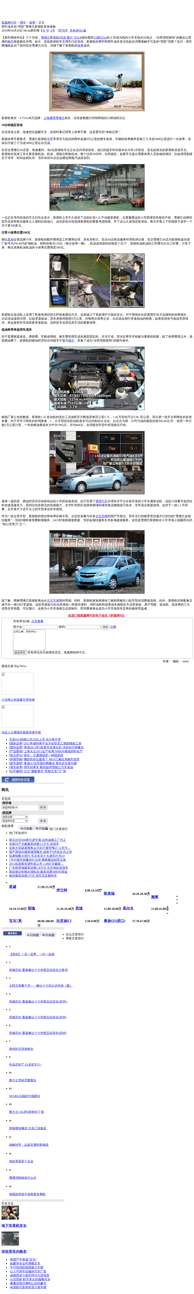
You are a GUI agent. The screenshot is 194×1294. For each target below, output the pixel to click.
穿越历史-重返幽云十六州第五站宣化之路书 (38, 970)
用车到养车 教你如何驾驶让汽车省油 (48, 767)
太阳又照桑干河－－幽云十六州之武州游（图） (41, 985)
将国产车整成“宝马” (23, 1259)
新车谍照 (16, 763)
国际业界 (16, 743)
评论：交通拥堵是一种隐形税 (43, 755)
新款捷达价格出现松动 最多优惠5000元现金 (38, 871)
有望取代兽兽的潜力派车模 (28, 1287)
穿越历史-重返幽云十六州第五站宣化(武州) (37, 1017)
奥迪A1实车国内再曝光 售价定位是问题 (50, 763)
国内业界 (16, 747)
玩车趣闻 (16, 771)
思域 (79, 908)
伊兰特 (61, 890)
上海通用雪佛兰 (54, 118)
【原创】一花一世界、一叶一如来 (32, 954)
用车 (23, 22)
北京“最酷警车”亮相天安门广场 (45, 771)
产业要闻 (16, 751)
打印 (63, 30)
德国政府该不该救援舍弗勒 (27, 1194)
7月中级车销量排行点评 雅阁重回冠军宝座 (37, 859)
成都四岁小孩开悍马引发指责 (29, 1275)
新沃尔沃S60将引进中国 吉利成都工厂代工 (37, 840)
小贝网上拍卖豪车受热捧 (18, 699)
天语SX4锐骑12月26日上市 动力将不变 (35, 739)
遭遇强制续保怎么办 (22, 1177)
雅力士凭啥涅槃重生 (22, 1080)
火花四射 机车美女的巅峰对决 (30, 1279)
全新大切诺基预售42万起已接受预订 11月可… (39, 847)
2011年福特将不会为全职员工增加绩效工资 (52, 743)
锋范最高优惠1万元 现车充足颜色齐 (33, 875)
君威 (12, 887)
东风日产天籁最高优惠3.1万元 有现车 (34, 844)
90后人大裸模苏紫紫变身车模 (21, 732)
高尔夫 (128, 908)
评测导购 (16, 759)
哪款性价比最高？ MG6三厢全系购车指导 (52, 759)
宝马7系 (15, 921)
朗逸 (31, 908)
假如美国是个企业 (21, 1161)
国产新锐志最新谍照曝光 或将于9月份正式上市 (40, 851)
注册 (113, 626)
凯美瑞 (109, 893)
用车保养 (16, 767)
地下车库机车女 (14, 1226)
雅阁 (154, 897)
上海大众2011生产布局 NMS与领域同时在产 (53, 751)
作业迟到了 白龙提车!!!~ (25, 1064)
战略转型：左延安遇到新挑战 (28, 1144)
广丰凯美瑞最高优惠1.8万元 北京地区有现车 (38, 867)
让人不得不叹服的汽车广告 (28, 1271)
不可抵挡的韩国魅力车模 (26, 1267)
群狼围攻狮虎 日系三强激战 (27, 1128)
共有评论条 (78, 30)
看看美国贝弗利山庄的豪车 (28, 1283)
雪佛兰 (45, 37)
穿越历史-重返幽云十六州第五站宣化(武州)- (38, 1001)
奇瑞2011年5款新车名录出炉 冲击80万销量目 (54, 747)
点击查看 (37, 621)
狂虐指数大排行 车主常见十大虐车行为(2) (37, 855)
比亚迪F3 (63, 921)
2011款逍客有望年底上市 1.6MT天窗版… (36, 863)
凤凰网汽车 (9, 22)
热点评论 (16, 755)
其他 (11, 239)
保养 (32, 22)
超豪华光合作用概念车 (25, 1263)
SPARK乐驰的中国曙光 (24, 1096)
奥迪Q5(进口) (114, 921)
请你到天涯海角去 (21, 1048)
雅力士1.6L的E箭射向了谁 (26, 1111)
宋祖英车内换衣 (14, 1252)
